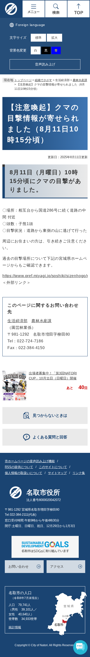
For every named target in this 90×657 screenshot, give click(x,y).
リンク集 (78, 473)
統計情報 (15, 627)
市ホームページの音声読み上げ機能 (30, 461)
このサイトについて (53, 467)
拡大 (54, 37)
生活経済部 (17, 321)
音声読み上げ (45, 64)
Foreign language (30, 25)
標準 (38, 37)
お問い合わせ (18, 566)
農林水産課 (80, 80)
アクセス (57, 566)
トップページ (23, 80)
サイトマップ (57, 473)
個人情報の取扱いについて (23, 473)
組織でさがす (43, 80)
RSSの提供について (19, 467)
